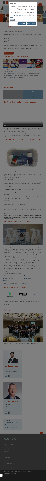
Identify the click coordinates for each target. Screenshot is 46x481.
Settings (12, 19)
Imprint (11, 17)
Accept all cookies (31, 23)
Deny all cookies (21, 23)
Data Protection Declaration (18, 15)
